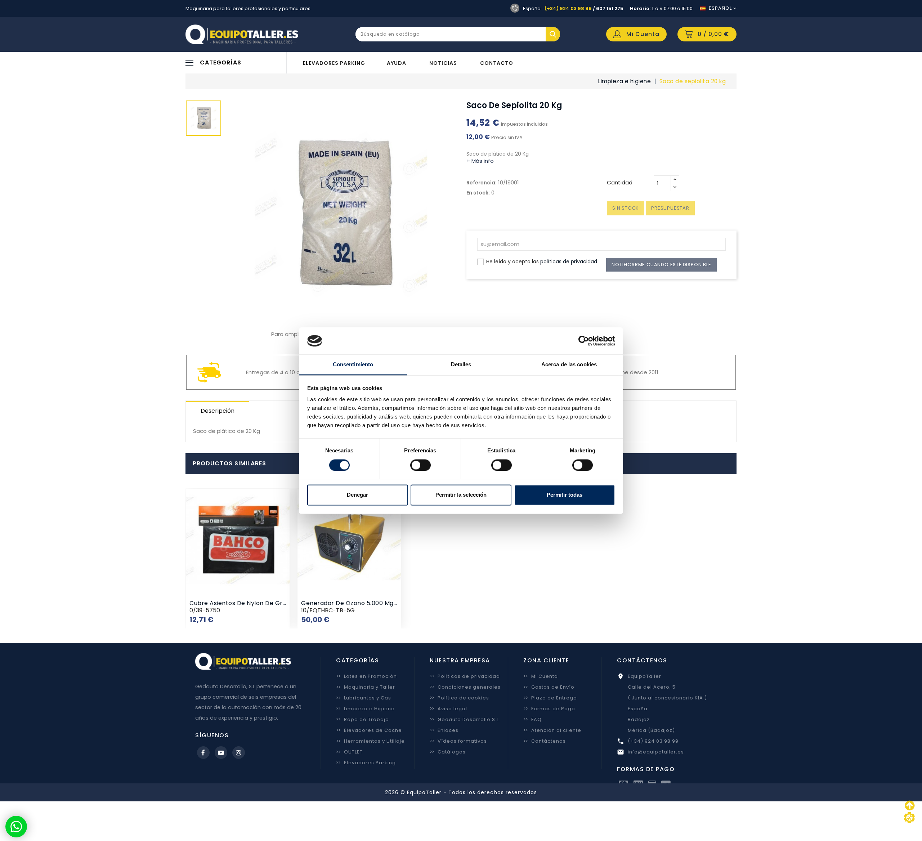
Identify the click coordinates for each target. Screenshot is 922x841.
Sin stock (625, 208)
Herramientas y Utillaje (370, 741)
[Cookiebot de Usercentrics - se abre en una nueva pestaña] (583, 340)
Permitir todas (564, 495)
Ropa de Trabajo (362, 719)
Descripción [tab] (217, 411)
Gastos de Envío (548, 687)
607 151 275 (609, 8)
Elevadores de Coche (369, 730)
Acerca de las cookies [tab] (569, 365)
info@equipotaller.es (656, 751)
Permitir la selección (461, 495)
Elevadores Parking (366, 762)
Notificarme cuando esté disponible (661, 264)
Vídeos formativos (458, 741)
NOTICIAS (443, 63)
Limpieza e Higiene (365, 708)
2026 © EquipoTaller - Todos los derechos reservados (461, 792)
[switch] (420, 465)
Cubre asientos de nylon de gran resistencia (257, 603)
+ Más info (480, 161)
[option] (203, 120)
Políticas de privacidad (465, 676)
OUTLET (349, 751)
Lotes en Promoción (366, 676)
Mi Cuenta (540, 676)
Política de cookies (459, 697)
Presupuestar (670, 208)
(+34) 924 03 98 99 (568, 8)
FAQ (532, 719)
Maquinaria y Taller (365, 687)
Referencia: (481, 182)
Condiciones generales (465, 687)
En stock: (478, 192)
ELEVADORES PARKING (334, 63)
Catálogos (448, 751)
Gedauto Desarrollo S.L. (465, 719)
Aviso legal (448, 708)
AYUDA (396, 63)
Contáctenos (544, 741)
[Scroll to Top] (909, 817)
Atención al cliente (552, 730)
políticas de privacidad (568, 261)
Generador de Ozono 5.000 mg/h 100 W (360, 603)
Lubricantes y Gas (363, 697)
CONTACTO (496, 63)
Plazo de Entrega (550, 697)
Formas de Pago (549, 708)
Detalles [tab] (461, 365)
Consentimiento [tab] (353, 365)
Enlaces (444, 730)
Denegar (357, 495)
